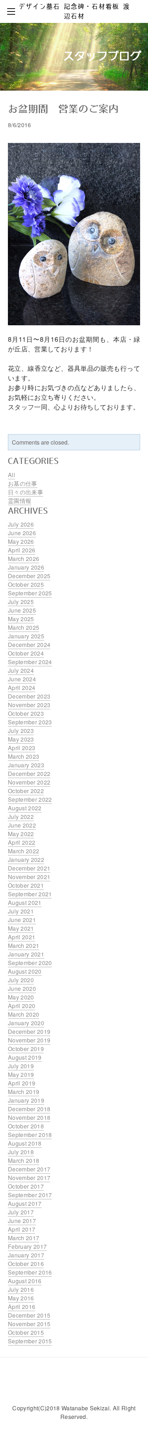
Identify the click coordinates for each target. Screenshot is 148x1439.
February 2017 (27, 1246)
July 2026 (21, 524)
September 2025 (30, 593)
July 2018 (21, 1152)
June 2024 (22, 679)
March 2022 (23, 851)
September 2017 (30, 1195)
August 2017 (25, 1203)
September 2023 (30, 722)
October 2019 (26, 1049)
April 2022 (21, 842)
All (11, 475)
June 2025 (22, 610)
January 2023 (26, 765)
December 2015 (29, 1315)
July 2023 (21, 730)
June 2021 (22, 920)
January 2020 (26, 1023)
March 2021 (23, 945)
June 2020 (22, 988)
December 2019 (29, 1031)
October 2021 (26, 885)
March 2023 (23, 756)
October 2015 (26, 1332)
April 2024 (21, 687)
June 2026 (22, 533)
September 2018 (30, 1135)
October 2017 (26, 1186)
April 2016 (21, 1307)
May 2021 (21, 928)
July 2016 (21, 1289)
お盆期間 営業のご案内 (63, 109)
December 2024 (29, 645)
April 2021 (21, 937)
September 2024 (30, 662)
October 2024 (26, 653)
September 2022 (30, 799)
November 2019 (29, 1040)
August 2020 (25, 971)
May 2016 (21, 1298)
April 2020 (21, 1006)
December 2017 (29, 1169)
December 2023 (29, 696)
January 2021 (26, 954)
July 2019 (21, 1066)
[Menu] (12, 11)
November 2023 (29, 705)
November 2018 (29, 1117)
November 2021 (29, 877)
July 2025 (21, 602)
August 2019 (25, 1057)
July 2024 (21, 670)
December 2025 (29, 576)
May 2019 (21, 1074)
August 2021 (25, 902)
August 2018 (25, 1143)
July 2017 (21, 1212)
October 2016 (26, 1264)
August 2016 (25, 1281)
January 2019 (26, 1100)
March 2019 (23, 1092)
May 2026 (21, 541)
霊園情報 (19, 501)
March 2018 (23, 1160)
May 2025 (21, 619)
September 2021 (30, 894)
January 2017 (26, 1255)
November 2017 (29, 1178)
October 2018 (26, 1126)
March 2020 (23, 1014)
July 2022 (21, 816)
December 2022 (29, 773)
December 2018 (29, 1109)
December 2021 (29, 868)
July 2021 (21, 911)
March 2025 (23, 627)
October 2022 (26, 791)
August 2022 (25, 808)
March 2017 (23, 1238)
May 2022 (21, 834)
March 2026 (23, 559)
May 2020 (21, 997)
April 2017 (21, 1229)
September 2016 (30, 1272)
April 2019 (21, 1083)
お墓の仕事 (22, 483)
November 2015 (29, 1324)
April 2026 (21, 550)
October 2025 (26, 584)
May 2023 (21, 739)
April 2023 (21, 748)
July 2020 (21, 980)
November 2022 (29, 782)
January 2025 (26, 636)
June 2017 (22, 1221)
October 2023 (26, 713)
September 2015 (30, 1341)
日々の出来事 (25, 492)
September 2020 (30, 963)
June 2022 (22, 825)
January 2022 (26, 859)
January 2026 (26, 567)
